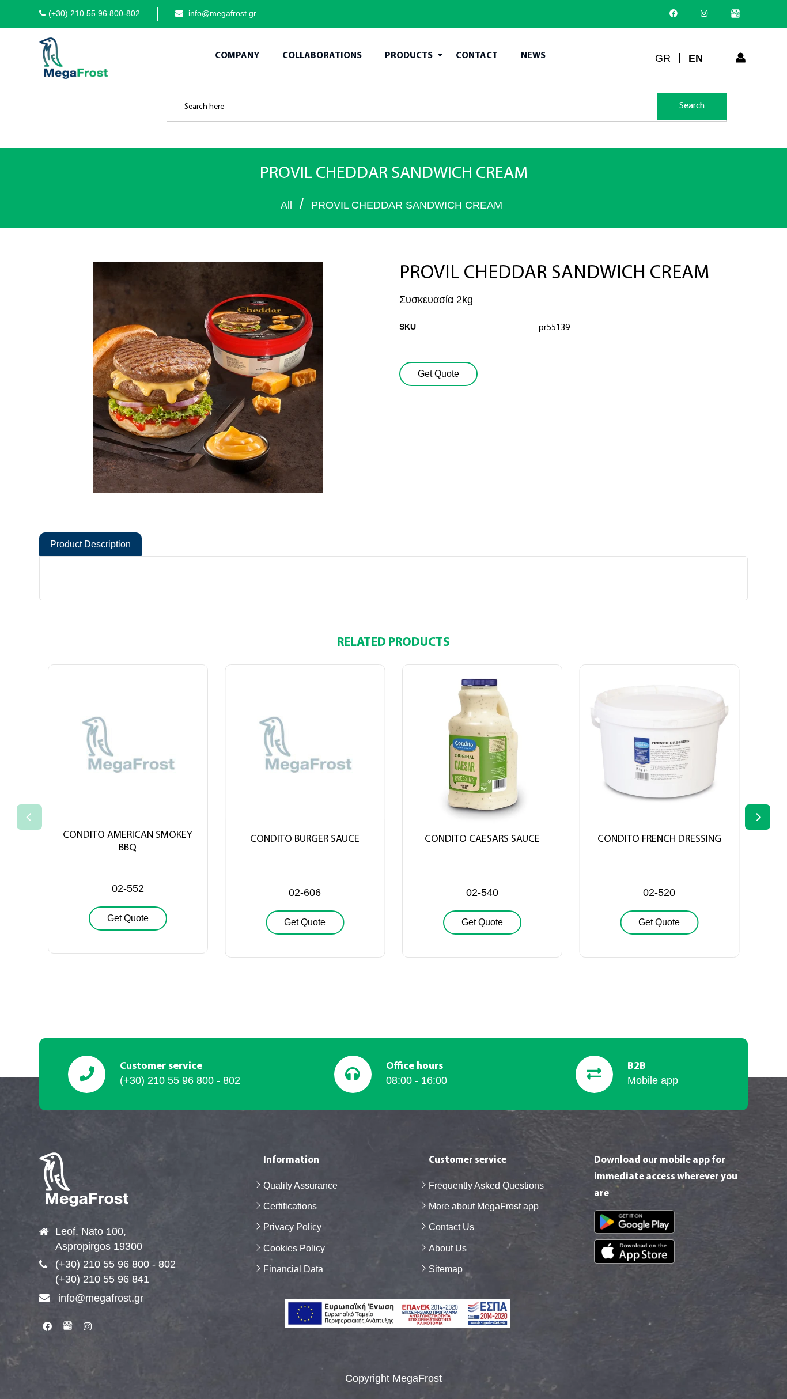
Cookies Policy (294, 1248)
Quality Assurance (300, 1185)
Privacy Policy (292, 1227)
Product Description (90, 544)
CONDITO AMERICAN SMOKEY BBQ (127, 841)
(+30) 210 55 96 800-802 (94, 13)
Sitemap (446, 1269)
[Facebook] (676, 13)
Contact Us (451, 1227)
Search (692, 106)
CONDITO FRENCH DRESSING (659, 839)
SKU (407, 326)
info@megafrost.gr (221, 13)
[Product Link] (128, 812)
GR (663, 58)
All (286, 205)
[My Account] (740, 58)
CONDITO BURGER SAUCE (305, 839)
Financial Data (293, 1269)
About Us (448, 1248)
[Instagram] (707, 13)
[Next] (757, 817)
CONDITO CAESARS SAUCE (482, 839)
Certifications (290, 1206)
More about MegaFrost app (484, 1206)
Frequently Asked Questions (486, 1185)
